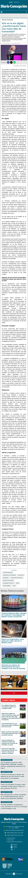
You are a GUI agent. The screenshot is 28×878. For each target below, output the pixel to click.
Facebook (15, 846)
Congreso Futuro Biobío (9, 575)
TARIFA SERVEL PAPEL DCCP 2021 (15, 835)
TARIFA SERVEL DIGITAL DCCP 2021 (15, 832)
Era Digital (21, 575)
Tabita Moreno (6, 585)
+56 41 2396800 (14, 827)
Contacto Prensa (10, 839)
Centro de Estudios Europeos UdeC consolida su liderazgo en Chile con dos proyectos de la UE (13, 786)
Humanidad (6, 577)
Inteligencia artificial (16, 577)
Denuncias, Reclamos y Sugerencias (14, 841)
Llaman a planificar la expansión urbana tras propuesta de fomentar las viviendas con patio (10, 742)
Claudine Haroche (7, 572)
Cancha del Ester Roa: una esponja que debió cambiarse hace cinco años (10, 725)
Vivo (14, 693)
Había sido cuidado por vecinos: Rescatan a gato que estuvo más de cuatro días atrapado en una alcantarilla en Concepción (11, 716)
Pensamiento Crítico (8, 583)
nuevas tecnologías (8, 580)
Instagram (15, 844)
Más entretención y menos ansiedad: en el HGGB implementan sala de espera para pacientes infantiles (13, 796)
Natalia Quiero (7, 43)
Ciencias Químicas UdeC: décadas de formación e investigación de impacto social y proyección (13, 615)
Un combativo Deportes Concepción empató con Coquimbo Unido (9, 707)
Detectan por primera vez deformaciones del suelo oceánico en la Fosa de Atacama (13, 666)
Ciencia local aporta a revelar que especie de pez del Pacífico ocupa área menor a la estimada (12, 776)
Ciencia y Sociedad (6, 759)
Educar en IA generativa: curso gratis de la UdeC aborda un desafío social (12, 640)
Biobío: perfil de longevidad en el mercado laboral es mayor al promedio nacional (11, 733)
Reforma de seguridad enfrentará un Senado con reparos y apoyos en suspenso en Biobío (9, 751)
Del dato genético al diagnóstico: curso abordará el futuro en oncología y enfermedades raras (14, 806)
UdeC (14, 585)
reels (17, 583)
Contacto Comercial (11, 838)
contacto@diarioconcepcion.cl (15, 830)
